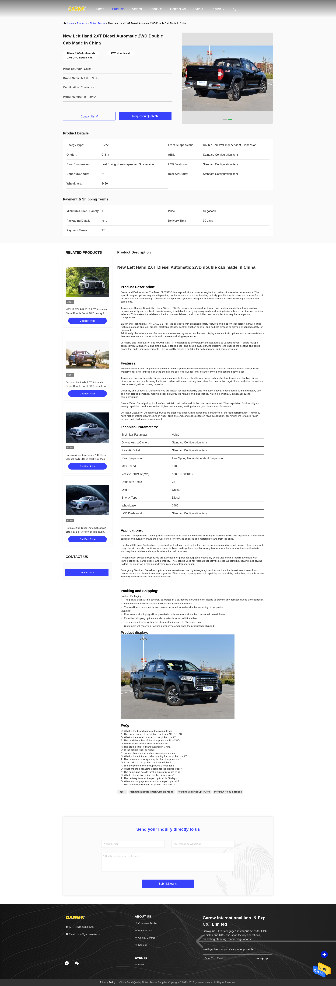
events (198, 9)
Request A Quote (143, 116)
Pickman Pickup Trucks (228, 791)
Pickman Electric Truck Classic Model (152, 791)
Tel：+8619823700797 (81, 927)
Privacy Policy (107, 982)
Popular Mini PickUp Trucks (194, 791)
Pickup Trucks (97, 23)
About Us (155, 9)
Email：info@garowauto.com (84, 934)
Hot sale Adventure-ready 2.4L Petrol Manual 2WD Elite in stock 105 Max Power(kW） (86, 459)
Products (118, 9)
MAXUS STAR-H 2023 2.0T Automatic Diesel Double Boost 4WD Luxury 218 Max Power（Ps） (86, 313)
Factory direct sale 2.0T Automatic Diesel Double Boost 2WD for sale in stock (86, 386)
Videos (137, 9)
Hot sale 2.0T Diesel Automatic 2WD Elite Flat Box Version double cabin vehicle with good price (86, 531)
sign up (263, 958)
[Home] (77, 8)
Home (100, 9)
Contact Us (178, 9)
